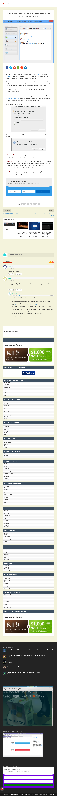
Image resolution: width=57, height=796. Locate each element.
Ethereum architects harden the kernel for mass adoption (20, 661)
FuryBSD (6, 552)
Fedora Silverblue (8, 473)
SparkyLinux (7, 432)
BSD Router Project (8, 594)
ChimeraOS (7, 513)
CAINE (5, 491)
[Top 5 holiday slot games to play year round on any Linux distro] (22, 225)
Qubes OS (6, 500)
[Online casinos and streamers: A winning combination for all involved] (4, 673)
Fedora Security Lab (9, 492)
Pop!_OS (6, 408)
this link (46, 154)
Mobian (6, 538)
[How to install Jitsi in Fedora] (9, 224)
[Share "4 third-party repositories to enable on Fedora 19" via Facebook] (22, 204)
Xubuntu (6, 416)
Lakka (5, 518)
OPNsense (6, 604)
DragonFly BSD (7, 551)
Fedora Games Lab (8, 517)
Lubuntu (6, 406)
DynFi (5, 596)
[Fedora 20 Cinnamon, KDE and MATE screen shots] (34, 226)
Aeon (5, 463)
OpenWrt (6, 602)
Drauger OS (7, 515)
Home (29, 794)
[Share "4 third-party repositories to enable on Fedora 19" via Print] (39, 204)
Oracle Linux (7, 581)
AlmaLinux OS (7, 577)
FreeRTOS (6, 567)
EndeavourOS (7, 442)
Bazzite (6, 512)
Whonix (6, 504)
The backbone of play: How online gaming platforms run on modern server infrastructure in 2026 (30, 649)
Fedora (27, 16)
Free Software (38, 74)
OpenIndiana (7, 559)
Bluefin (6, 455)
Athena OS (6, 486)
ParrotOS (6, 499)
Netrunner (6, 429)
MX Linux (6, 427)
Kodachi (6, 497)
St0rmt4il (10, 266)
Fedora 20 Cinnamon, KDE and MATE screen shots (34, 234)
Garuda (6, 444)
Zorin (5, 418)
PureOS (6, 431)
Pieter (19, 295)
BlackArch (6, 489)
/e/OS (5, 534)
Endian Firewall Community (10, 598)
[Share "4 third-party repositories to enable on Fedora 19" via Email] (36, 204)
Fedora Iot (6, 565)
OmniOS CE (7, 580)
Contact (6, 335)
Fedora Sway (7, 474)
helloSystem (7, 555)
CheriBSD (6, 549)
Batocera (6, 510)
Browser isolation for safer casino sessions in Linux (19, 666)
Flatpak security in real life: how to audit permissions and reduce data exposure (26, 655)
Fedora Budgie (7, 470)
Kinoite (6, 457)
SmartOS (6, 586)
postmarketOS (7, 539)
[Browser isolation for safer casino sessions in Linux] (4, 667)
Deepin (6, 424)
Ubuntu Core (7, 570)
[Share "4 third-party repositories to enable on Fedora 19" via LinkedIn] (30, 204)
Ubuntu (6, 413)
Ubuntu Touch (7, 543)
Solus (5, 394)
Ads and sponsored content (11, 331)
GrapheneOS (7, 536)
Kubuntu (6, 403)
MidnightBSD (7, 557)
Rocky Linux (7, 585)
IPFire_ (6, 599)
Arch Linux (6, 384)
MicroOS (6, 478)
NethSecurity (7, 601)
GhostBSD (6, 554)
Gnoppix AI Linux (8, 494)
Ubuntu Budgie (7, 415)
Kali (5, 496)
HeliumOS (6, 476)
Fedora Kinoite (7, 471)
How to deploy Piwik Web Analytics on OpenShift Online (47, 233)
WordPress (24, 794)
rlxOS (5, 392)
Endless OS (7, 426)
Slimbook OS (7, 410)
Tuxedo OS (6, 411)
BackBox (6, 487)
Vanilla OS (6, 434)
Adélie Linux (7, 382)
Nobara (6, 520)
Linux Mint (6, 405)
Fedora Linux (7, 387)
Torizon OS (6, 568)
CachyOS (6, 440)
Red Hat (6, 583)
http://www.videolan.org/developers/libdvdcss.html (26, 304)
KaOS (5, 390)
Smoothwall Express (9, 607)
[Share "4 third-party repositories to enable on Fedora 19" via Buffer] (33, 204)
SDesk (5, 447)
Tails (5, 502)
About (5, 328)
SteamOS (6, 526)
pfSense (6, 606)
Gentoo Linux (7, 389)
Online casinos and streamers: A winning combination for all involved (23, 672)
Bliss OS (6, 533)
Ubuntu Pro (7, 588)
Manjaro (6, 445)
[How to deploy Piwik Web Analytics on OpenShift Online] (47, 226)
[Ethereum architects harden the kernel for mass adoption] (4, 662)
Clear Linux (7, 578)
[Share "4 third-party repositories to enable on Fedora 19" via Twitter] (25, 204)
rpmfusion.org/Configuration (12, 98)
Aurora (5, 453)
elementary (6, 402)
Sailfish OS (6, 541)
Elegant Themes (12, 794)
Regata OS (6, 523)
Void (5, 395)
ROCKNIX (6, 525)
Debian (6, 385)
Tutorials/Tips (32, 16)
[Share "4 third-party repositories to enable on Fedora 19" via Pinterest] (28, 204)
